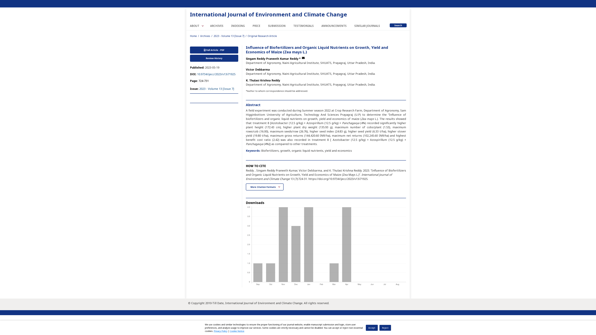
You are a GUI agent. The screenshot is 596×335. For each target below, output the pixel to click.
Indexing (238, 26)
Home (193, 36)
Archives (216, 26)
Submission (277, 26)
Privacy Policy (220, 331)
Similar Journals (367, 26)
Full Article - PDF (215, 50)
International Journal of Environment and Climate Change (268, 14)
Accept (371, 327)
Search (398, 25)
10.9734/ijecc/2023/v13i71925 (216, 74)
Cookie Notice (237, 331)
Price (256, 26)
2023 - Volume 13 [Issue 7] (229, 36)
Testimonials (303, 26)
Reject (385, 327)
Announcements (334, 26)
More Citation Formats (263, 186)
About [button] (195, 26)
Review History (214, 58)
